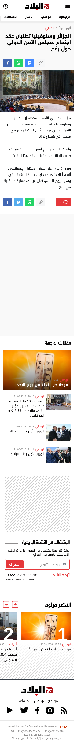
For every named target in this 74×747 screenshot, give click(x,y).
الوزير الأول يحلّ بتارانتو (27, 454)
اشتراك (15, 564)
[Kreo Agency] (63, 726)
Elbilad (37, 7)
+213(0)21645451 (26, 731)
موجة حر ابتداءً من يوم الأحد (42, 384)
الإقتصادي (10, 17)
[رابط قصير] (40, 63)
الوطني (46, 17)
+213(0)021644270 (53, 731)
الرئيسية (64, 17)
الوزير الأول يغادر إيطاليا (26, 431)
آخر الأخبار (11, 644)
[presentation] (15, 604)
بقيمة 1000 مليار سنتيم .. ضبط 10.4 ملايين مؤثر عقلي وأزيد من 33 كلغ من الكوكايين (25, 408)
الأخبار (29, 17)
